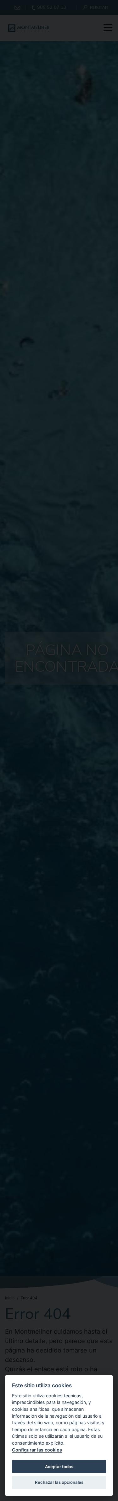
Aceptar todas (59, 1466)
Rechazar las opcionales (59, 1482)
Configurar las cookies (37, 1449)
